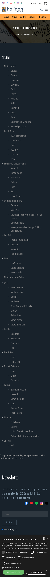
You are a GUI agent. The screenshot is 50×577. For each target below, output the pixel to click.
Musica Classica (10, 66)
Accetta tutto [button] (13, 572)
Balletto (14, 93)
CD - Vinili (8, 440)
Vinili (12, 445)
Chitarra (14, 182)
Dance (13, 371)
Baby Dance (15, 343)
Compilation (15, 107)
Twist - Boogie (16, 412)
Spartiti (23, 16)
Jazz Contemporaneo (18, 135)
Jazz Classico (16, 140)
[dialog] (25, 556)
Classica (14, 70)
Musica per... (8, 417)
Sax (12, 191)
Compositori (26, 34)
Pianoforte (14, 98)
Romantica (15, 80)
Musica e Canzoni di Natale (14, 277)
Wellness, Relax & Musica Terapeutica (25, 436)
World (6, 282)
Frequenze (14, 205)
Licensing (42, 16)
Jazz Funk (14, 149)
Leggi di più (44, 548)
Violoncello (14, 168)
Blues (13, 145)
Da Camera (15, 84)
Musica (6, 16)
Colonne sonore (16, 172)
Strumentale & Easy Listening (15, 163)
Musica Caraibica (17, 272)
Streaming (32, 16)
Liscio (13, 403)
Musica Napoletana (18, 324)
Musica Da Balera (17, 398)
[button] (25, 567)
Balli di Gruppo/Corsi (18, 389)
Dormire (14, 426)
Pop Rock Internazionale (20, 239)
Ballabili (7, 384)
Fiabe (13, 347)
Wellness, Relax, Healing (13, 200)
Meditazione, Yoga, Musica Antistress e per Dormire (26, 216)
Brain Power (15, 422)
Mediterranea (15, 301)
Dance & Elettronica (11, 366)
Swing (13, 158)
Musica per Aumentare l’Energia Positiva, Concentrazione (26, 229)
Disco (13, 357)
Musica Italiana (16, 319)
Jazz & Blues (9, 131)
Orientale (14, 310)
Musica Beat (15, 249)
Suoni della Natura (17, 222)
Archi (13, 103)
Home (17, 34)
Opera (13, 112)
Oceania (14, 296)
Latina (6, 258)
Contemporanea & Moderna (21, 121)
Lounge (13, 375)
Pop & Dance (16, 263)
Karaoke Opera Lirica (18, 126)
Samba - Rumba (17, 408)
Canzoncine (15, 333)
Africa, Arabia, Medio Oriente (21, 306)
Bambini (7, 329)
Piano (13, 186)
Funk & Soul (8, 352)
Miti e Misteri (16, 210)
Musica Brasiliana (17, 267)
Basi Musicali (16, 177)
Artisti (14, 16)
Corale (13, 89)
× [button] (47, 538)
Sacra (13, 117)
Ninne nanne (15, 338)
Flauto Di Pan (16, 196)
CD (12, 449)
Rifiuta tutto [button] (36, 572)
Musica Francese (17, 287)
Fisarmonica (15, 394)
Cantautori (14, 244)
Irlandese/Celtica (17, 292)
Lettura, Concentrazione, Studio (22, 431)
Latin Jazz (14, 154)
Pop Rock (7, 235)
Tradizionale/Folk (17, 253)
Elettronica (15, 380)
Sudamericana (16, 315)
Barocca (14, 75)
